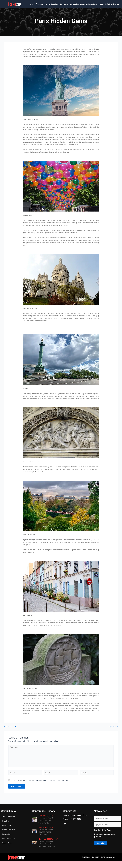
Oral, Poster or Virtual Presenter (105, 834)
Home (31, 4)
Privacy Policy (7, 843)
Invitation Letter (92, 4)
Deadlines (5, 821)
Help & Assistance (112, 4)
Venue (82, 4)
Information (39, 4)
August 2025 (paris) (46, 827)
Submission (64, 4)
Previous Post (10, 727)
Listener (98, 836)
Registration (74, 4)
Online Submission (8, 830)
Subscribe (100, 843)
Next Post (113, 727)
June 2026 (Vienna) (46, 816)
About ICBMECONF (8, 817)
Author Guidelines (52, 4)
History (101, 4)
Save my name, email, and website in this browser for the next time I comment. (39, 780)
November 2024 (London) (48, 839)
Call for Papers (7, 825)
